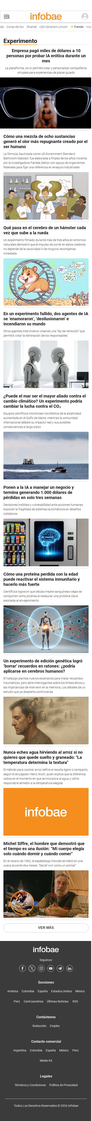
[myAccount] (85, 16)
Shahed (29, 27)
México (80, 991)
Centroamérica (33, 1001)
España (43, 991)
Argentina (19, 1050)
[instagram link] (41, 968)
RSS (75, 1001)
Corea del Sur (13, 27)
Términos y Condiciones (30, 1085)
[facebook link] (22, 968)
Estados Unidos (61, 991)
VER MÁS (46, 927)
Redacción (39, 1026)
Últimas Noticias (57, 1001)
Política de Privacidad (63, 1085)
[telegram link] (60, 968)
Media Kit (46, 1060)
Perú (17, 1001)
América (12, 991)
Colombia (28, 991)
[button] (7, 17)
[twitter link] (31, 968)
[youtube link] (50, 968)
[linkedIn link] (69, 968)
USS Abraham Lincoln (51, 27)
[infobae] (46, 16)
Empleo (55, 1026)
